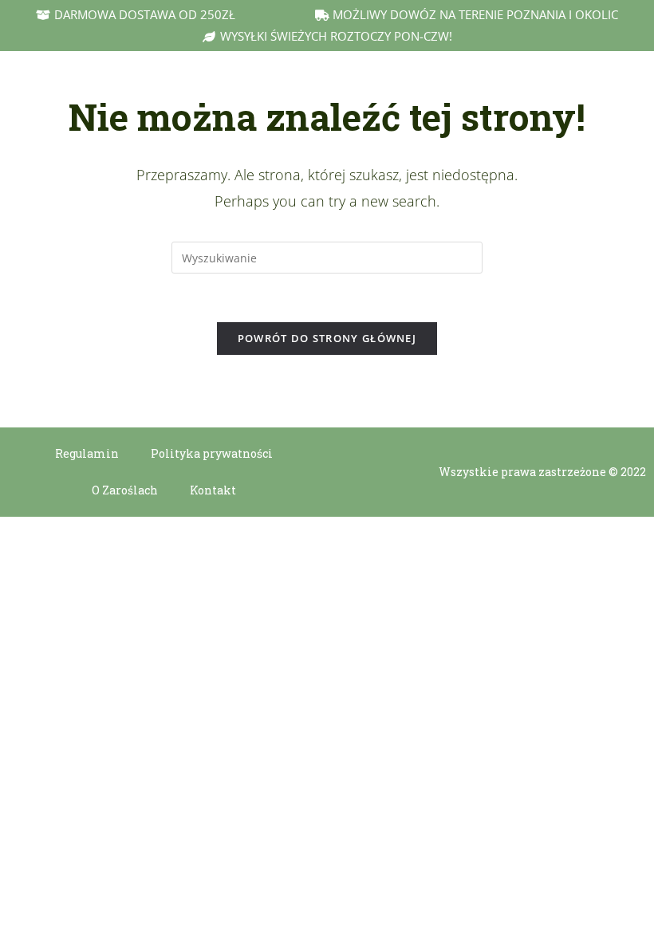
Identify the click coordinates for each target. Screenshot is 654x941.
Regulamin (87, 453)
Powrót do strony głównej (327, 338)
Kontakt (213, 490)
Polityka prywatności (212, 453)
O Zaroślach (125, 490)
